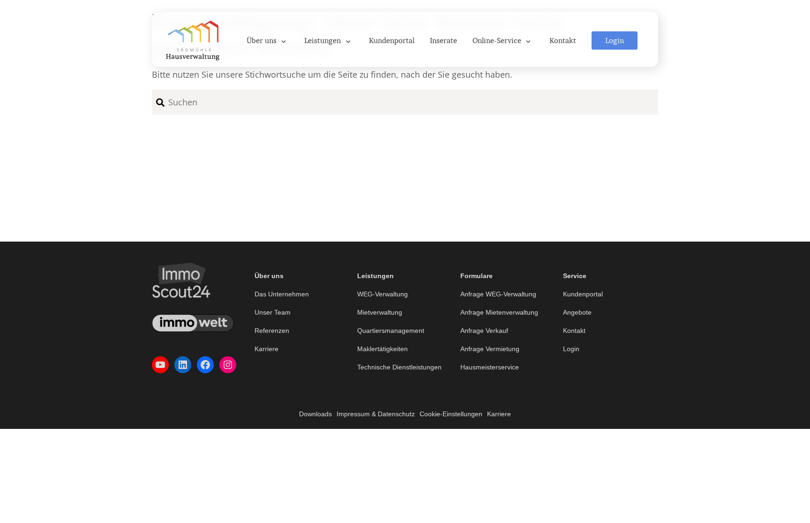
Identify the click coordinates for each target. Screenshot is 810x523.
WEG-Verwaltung (382, 294)
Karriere (266, 349)
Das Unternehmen (282, 294)
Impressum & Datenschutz (376, 414)
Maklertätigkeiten (382, 349)
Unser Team (273, 312)
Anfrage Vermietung (489, 349)
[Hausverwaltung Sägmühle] (192, 39)
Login (571, 349)
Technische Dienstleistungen (399, 367)
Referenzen (272, 330)
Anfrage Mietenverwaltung (499, 312)
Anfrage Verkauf (484, 330)
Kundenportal (583, 294)
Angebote (577, 312)
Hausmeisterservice (489, 367)
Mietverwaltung (379, 312)
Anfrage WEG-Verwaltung (498, 294)
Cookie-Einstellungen (451, 414)
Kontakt (574, 330)
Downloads (315, 414)
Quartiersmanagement (390, 330)
